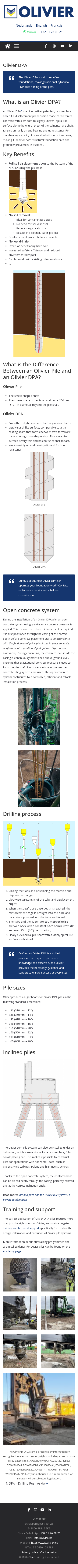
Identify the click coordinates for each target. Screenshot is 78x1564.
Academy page (12, 1251)
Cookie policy (48, 1552)
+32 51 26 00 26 (51, 32)
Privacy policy (29, 1552)
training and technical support (21, 1228)
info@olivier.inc (43, 1538)
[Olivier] (7, 46)
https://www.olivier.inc (44, 1542)
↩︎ (46, 1483)
